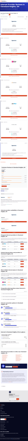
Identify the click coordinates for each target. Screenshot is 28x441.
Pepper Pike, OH (18, 360)
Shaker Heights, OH (4, 357)
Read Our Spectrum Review (14, 55)
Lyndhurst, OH (4, 358)
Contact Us (1, 408)
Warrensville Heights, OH (19, 356)
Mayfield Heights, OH (18, 359)
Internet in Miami (2, 425)
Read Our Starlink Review (14, 139)
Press (1, 410)
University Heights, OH (5, 355)
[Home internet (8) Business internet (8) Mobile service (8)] (7, 17)
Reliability (3, 177)
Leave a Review (4, 186)
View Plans (13, 53)
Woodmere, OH (18, 357)
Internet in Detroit (2, 428)
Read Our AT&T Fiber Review (14, 118)
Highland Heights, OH (18, 358)
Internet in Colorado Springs (3, 429)
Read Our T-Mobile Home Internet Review (14, 76)
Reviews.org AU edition (4, 413)
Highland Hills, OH (18, 355)
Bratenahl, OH (4, 359)
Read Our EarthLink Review (14, 97)
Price (2, 179)
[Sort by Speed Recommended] (23, 17)
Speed (2, 175)
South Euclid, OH (4, 356)
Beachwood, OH (4, 360)
